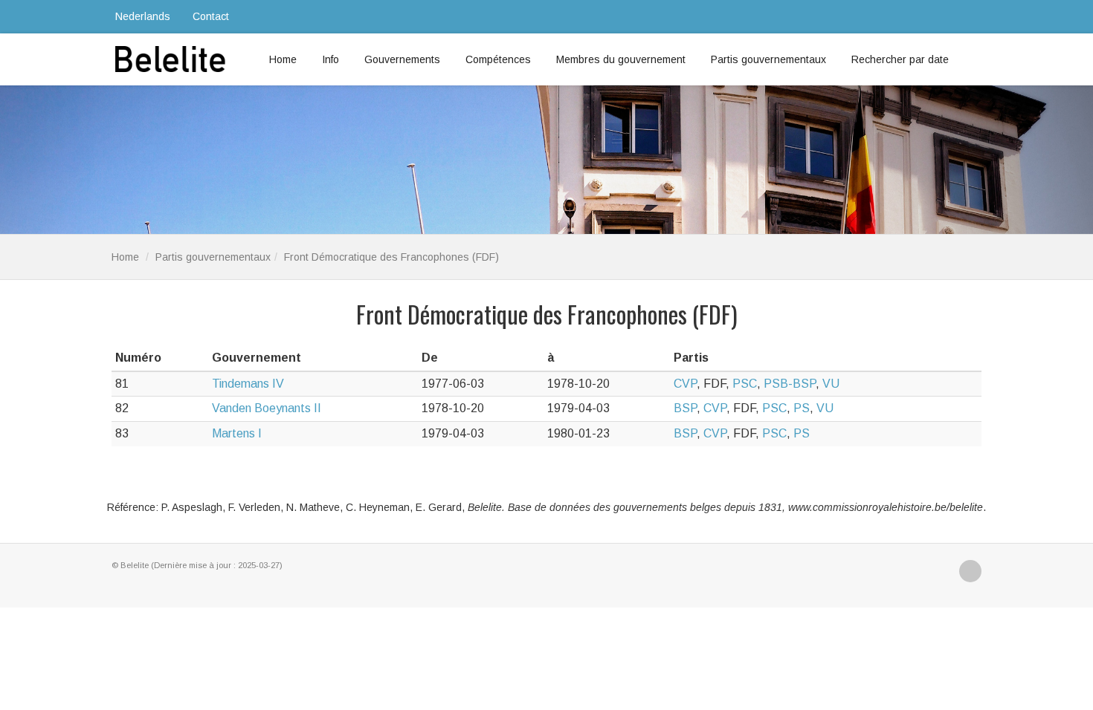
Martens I (237, 433)
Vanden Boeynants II (266, 408)
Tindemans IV (248, 383)
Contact (211, 16)
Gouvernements (402, 59)
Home (283, 59)
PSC (744, 383)
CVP (685, 383)
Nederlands (142, 16)
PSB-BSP (790, 383)
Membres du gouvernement (621, 59)
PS (801, 408)
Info (330, 59)
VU (830, 383)
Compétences (498, 59)
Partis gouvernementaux (768, 59)
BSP (685, 408)
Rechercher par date (900, 59)
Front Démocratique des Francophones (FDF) (391, 257)
